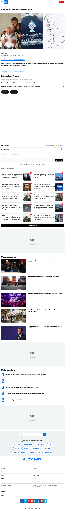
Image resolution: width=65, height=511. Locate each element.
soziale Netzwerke (35, 452)
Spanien (17, 448)
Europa (3, 468)
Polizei (26, 448)
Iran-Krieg (17, 444)
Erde (34, 471)
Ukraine (23, 452)
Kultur (34, 478)
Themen (3, 465)
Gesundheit (47, 448)
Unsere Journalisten (6, 485)
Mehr (2, 495)
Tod (50, 444)
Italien (15, 452)
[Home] (1, 6)
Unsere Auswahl (8, 257)
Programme (36, 481)
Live (61, 2)
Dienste (3, 491)
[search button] (44, 434)
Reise (2, 478)
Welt (12, 6)
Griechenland (48, 452)
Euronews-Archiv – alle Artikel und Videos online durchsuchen (45, 485)
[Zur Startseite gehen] (6, 2)
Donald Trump (40, 444)
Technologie (35, 448)
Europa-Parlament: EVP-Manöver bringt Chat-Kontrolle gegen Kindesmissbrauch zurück (24, 82)
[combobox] (32, 434)
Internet (14, 92)
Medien (5, 92)
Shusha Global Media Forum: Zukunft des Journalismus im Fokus (18, 79)
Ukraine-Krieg (28, 444)
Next (2, 475)
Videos (3, 481)
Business (3, 471)
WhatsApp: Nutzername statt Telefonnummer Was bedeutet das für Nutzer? (20, 86)
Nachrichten (6, 6)
